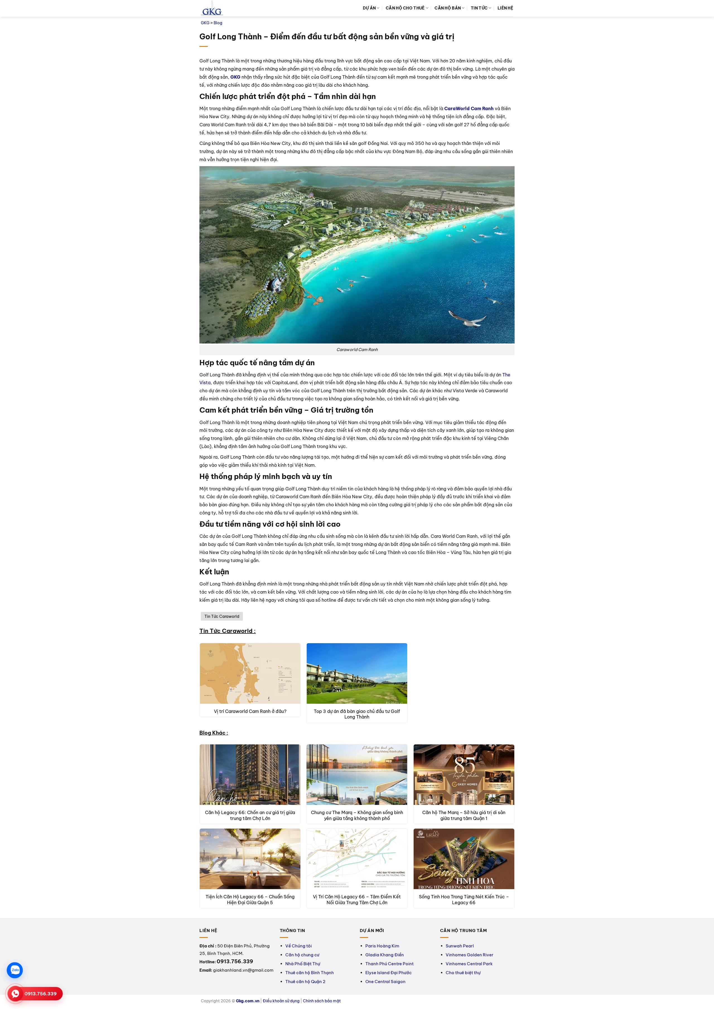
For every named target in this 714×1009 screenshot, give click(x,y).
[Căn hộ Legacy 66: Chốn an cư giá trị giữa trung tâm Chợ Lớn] (250, 774)
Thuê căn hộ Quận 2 (305, 981)
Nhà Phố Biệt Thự (302, 963)
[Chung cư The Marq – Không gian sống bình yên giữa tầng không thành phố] (357, 774)
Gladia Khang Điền (384, 954)
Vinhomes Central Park (469, 963)
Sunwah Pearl (460, 945)
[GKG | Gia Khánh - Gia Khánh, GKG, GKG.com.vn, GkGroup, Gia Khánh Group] (212, 8)
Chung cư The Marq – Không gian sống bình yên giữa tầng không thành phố (357, 815)
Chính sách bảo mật (322, 1000)
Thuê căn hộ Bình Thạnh (309, 972)
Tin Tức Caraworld (221, 616)
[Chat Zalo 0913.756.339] (15, 970)
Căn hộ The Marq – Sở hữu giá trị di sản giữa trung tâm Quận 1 (463, 815)
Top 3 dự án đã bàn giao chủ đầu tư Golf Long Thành (357, 714)
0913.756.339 (41, 993)
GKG (205, 22)
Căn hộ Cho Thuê (405, 8)
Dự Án (369, 8)
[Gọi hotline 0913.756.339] (15, 994)
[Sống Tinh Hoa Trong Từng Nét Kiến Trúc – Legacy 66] (464, 859)
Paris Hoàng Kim (382, 945)
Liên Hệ (505, 8)
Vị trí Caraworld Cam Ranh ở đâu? (250, 711)
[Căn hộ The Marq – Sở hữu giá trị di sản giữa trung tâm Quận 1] (464, 774)
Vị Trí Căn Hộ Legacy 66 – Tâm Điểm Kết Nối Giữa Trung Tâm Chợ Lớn (357, 899)
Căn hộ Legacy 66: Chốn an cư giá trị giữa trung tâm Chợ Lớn (250, 815)
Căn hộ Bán (448, 8)
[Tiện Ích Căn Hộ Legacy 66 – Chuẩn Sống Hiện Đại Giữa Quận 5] (250, 859)
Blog (218, 22)
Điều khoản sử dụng (281, 1000)
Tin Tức (479, 8)
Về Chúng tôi (298, 945)
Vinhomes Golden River (469, 954)
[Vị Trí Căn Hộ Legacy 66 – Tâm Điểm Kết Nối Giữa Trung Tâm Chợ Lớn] (357, 859)
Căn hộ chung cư (302, 954)
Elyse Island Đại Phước (388, 972)
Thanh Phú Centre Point (389, 963)
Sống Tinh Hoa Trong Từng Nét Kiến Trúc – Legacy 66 (464, 899)
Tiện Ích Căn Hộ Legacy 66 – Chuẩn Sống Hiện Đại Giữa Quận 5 (250, 899)
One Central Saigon (385, 981)
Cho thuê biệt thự (463, 972)
